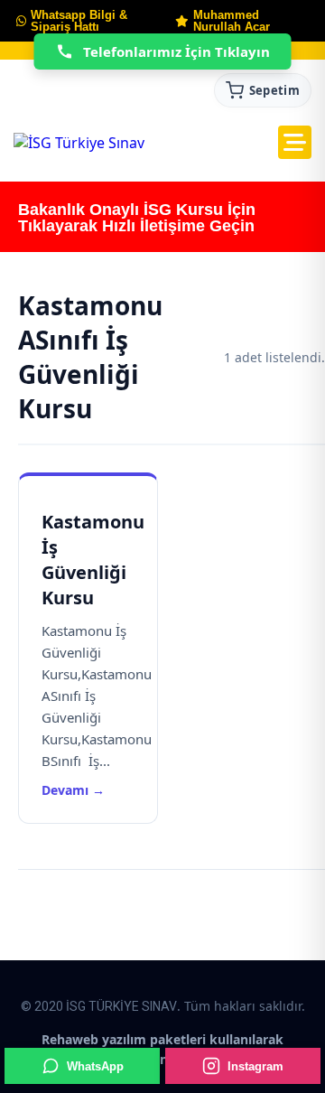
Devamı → (73, 790)
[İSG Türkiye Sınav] (79, 143)
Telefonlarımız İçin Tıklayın (176, 51)
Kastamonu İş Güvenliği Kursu (93, 559)
